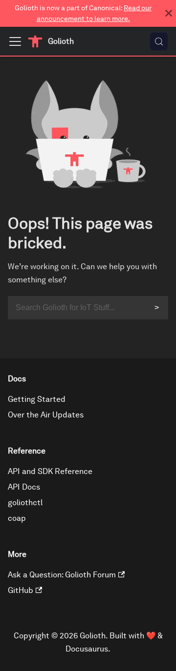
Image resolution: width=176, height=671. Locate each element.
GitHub (20, 590)
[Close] (168, 13)
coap (17, 518)
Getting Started (37, 399)
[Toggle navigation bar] (15, 41)
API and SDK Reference (50, 471)
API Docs (24, 487)
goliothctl (25, 502)
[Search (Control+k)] (159, 41)
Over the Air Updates (46, 414)
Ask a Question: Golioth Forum (62, 574)
